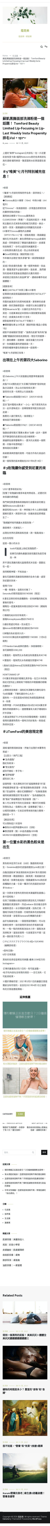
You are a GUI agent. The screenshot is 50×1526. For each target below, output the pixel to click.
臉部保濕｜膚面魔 (11, 1260)
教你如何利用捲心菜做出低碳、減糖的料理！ (37, 1127)
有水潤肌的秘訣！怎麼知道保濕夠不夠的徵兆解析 (25, 1064)
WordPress (36, 1519)
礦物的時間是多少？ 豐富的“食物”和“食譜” (24, 1391)
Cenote (6, 1519)
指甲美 (7, 1214)
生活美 (5, 113)
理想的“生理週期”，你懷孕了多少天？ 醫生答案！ (14, 1127)
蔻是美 (25, 31)
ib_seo (5, 143)
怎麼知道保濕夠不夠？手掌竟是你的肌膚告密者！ (25, 1096)
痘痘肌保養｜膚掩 (11, 1255)
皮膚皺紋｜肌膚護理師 (13, 1250)
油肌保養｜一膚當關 (12, 1265)
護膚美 (7, 1223)
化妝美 (7, 1210)
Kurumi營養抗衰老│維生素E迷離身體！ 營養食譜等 (24, 1495)
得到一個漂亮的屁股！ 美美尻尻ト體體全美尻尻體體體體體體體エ (24, 1337)
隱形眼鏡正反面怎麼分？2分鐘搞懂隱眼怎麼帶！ (25, 1031)
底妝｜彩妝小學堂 (11, 1244)
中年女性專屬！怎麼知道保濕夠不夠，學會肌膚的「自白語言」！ (25, 1191)
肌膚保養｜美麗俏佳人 (13, 1239)
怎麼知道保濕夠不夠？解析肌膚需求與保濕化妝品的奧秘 (25, 1184)
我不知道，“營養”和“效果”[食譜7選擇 (23, 1446)
